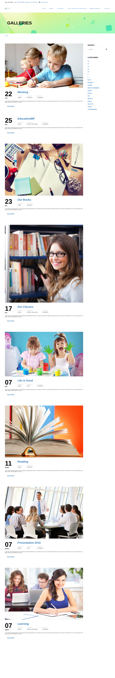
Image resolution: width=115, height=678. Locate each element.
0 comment (40, 97)
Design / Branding (32, 124)
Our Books (24, 199)
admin (19, 97)
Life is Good (25, 380)
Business (29, 97)
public (90, 101)
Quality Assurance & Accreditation (77, 8)
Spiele (90, 106)
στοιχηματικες (92, 109)
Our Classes (25, 306)
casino (90, 85)
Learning (23, 623)
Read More (10, 106)
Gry (89, 96)
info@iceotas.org (44, 2)
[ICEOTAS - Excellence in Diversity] (7, 9)
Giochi (90, 93)
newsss (90, 98)
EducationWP (26, 118)
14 (88, 66)
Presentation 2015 (29, 542)
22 (88, 69)
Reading (23, 461)
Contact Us (107, 8)
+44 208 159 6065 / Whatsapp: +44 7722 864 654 (27, 2)
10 (88, 61)
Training (51, 8)
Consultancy (60, 8)
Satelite (90, 104)
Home (43, 8)
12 (88, 63)
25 (88, 71)
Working (23, 92)
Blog (28, 386)
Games (90, 90)
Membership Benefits (95, 8)
